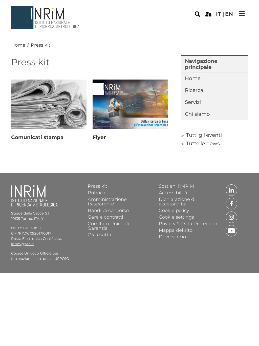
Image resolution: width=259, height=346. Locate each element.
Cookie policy (174, 210)
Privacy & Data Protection (188, 223)
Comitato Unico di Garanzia (108, 225)
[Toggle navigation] (242, 13)
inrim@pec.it (22, 244)
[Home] (46, 10)
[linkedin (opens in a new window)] (231, 189)
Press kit (97, 185)
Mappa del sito (175, 230)
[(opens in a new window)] (208, 13)
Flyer (99, 137)
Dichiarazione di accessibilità (177, 201)
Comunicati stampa (37, 137)
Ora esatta (99, 234)
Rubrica (96, 192)
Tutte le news (203, 143)
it (218, 13)
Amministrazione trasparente (107, 201)
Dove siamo (172, 236)
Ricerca (194, 90)
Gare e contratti (105, 216)
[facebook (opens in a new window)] (231, 203)
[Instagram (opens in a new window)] (231, 217)
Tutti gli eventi (204, 135)
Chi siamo (197, 114)
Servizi (193, 102)
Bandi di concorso (108, 210)
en (229, 13)
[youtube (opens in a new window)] (231, 230)
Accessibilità (173, 192)
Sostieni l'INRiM (176, 185)
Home (18, 45)
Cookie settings (176, 216)
